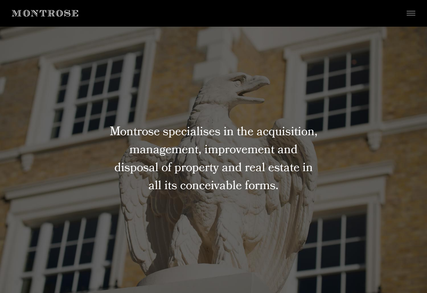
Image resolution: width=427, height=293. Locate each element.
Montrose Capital (45, 13)
